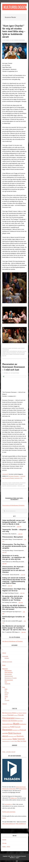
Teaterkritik (5, 349)
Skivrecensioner (9, 680)
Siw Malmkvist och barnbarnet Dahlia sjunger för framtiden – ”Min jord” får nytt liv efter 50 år (14, 628)
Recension (14, 348)
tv (9, 741)
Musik (3, 665)
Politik (12, 727)
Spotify (15, 736)
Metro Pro (13, 856)
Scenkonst (17, 733)
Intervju (4, 653)
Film (6, 691)
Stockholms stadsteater (7, 739)
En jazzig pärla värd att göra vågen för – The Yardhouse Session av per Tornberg (12, 598)
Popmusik (17, 727)
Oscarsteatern (21, 352)
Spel (6, 682)
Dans (6, 689)
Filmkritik (21, 715)
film (21, 478)
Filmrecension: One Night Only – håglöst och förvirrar (14, 590)
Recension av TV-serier (11, 678)
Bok (3, 713)
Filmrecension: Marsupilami (12, 537)
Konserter (14, 720)
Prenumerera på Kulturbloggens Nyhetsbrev (13, 505)
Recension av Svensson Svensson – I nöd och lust (13, 366)
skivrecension (11, 736)
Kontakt (4, 839)
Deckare (24, 713)
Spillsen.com (13, 798)
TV (5, 698)
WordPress (12, 857)
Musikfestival (22, 724)
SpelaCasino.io (22, 788)
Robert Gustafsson (14, 354)
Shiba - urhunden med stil (8, 752)
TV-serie (12, 741)
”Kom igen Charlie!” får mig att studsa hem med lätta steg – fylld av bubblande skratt (13, 31)
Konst (18, 720)
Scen (19, 348)
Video (15, 741)
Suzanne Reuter (9, 478)
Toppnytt (4, 704)
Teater (23, 348)
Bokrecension (8, 670)
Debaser (20, 713)
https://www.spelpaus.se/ (8, 823)
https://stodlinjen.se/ (21, 823)
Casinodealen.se (8, 804)
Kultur (21, 720)
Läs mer (19, 526)
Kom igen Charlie (21, 351)
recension (17, 478)
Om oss (4, 843)
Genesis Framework (21, 856)
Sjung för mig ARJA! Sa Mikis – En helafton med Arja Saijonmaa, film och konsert (14, 607)
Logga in (17, 857)
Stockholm (20, 736)
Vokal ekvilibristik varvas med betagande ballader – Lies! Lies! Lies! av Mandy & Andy (14, 522)
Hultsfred (22, 718)
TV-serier (7, 700)
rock (18, 730)
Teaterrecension (5, 741)
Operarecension (9, 676)
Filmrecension (15, 482)
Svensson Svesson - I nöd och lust (16, 485)
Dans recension (9, 672)
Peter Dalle (5, 354)
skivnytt (5, 736)
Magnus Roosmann (11, 352)
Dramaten (10, 715)
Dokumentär (4, 715)
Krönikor (7, 658)
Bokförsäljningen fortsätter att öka (13, 617)
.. (2, 649)
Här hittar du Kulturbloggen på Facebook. (12, 641)
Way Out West (21, 741)
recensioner (15, 730)
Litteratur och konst (7, 661)
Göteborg (17, 718)
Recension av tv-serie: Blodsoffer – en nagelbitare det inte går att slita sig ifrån (13, 557)
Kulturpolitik (5, 656)
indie (9, 720)
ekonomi (16, 715)
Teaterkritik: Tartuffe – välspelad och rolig (14, 530)
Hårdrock (4, 720)
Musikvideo (4, 726)
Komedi (4, 352)
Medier (11, 724)
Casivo (4, 818)
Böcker (14, 713)
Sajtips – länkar (6, 846)
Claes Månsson (13, 351)
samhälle (5, 733)
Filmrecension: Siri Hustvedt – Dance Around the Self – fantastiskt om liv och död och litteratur (13, 569)
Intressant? (5, 474)
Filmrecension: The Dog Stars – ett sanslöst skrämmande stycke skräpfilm (14, 546)
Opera (6, 694)
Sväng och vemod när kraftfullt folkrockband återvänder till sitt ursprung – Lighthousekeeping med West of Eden (14, 580)
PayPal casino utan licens (8, 811)
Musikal (7, 693)
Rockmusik (23, 730)
